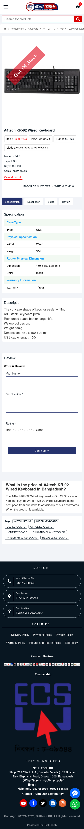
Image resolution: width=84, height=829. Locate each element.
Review (66, 202)
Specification (12, 202)
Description (33, 202)
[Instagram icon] (62, 803)
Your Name (13, 373)
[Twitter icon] (43, 803)
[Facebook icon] (33, 803)
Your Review (13, 394)
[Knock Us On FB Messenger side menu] (75, 793)
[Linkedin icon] (53, 803)
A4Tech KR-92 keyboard (22, 537)
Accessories (17, 28)
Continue (40, 451)
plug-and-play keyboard (48, 532)
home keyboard (17, 532)
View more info (13, 177)
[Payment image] (42, 664)
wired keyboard (47, 521)
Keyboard (33, 28)
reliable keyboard (54, 537)
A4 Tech (69, 139)
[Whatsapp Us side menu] (75, 804)
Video (51, 202)
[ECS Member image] (43, 718)
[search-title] (78, 19)
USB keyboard (16, 526)
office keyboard (41, 526)
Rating (10, 423)
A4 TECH (48, 28)
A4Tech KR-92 (22, 521)
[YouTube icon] (23, 803)
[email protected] (47, 784)
